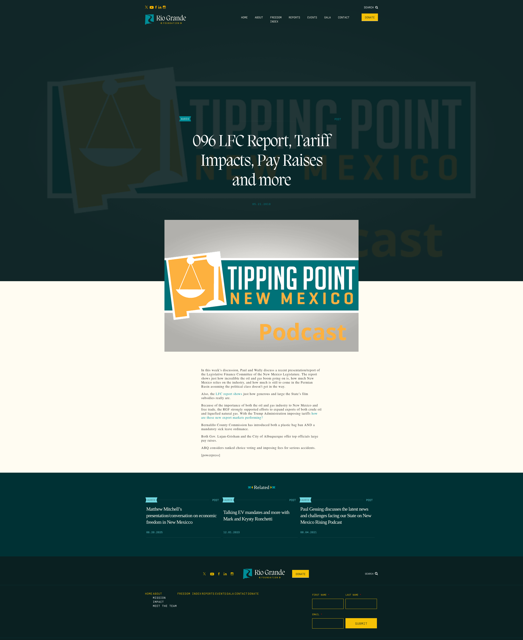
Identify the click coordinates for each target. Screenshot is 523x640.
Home (244, 17)
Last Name (353, 594)
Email (317, 614)
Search (369, 7)
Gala (327, 17)
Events (312, 17)
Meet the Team (165, 606)
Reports (294, 17)
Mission (159, 597)
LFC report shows (229, 394)
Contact (343, 17)
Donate (370, 17)
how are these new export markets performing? (259, 415)
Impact (158, 601)
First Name (320, 594)
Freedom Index (189, 593)
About (259, 17)
